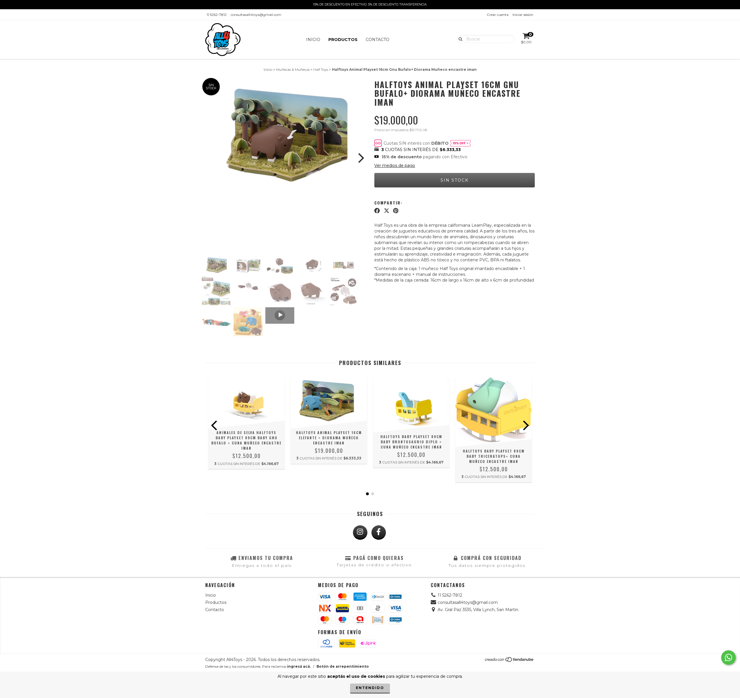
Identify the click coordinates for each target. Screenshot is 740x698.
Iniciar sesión (523, 14)
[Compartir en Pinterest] (395, 211)
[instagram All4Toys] (360, 532)
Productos (343, 39)
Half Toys (320, 69)
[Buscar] (459, 38)
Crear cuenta (497, 14)
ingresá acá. (299, 666)
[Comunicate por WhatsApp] (728, 657)
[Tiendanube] (509, 661)
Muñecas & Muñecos (293, 69)
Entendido (370, 688)
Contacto (377, 39)
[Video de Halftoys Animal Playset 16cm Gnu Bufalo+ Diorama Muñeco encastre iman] (279, 315)
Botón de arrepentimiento (343, 666)
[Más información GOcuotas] (460, 143)
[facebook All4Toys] (378, 532)
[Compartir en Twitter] (386, 211)
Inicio (313, 39)
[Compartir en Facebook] (377, 211)
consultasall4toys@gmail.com (256, 14)
